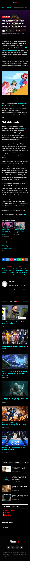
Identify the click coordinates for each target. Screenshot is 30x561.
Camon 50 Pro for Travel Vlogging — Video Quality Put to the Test (19, 477)
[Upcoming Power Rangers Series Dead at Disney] (15, 336)
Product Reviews (10, 510)
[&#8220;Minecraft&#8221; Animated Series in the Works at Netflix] (7, 241)
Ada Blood (10, 30)
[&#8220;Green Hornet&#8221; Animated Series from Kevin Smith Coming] (7, 225)
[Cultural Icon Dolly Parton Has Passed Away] (6, 488)
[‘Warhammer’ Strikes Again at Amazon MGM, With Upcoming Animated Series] (15, 413)
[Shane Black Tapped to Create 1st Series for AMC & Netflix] (15, 312)
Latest (5, 462)
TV (21, 462)
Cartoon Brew (22, 128)
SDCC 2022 (7, 516)
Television (6, 17)
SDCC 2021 (7, 514)
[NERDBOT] (15, 2)
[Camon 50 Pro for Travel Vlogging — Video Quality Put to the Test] (6, 478)
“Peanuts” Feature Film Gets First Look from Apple (19, 231)
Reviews (7, 512)
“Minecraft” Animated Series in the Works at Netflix (7, 247)
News (10, 462)
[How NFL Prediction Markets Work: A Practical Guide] (6, 497)
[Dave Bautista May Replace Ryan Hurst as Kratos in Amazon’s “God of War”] (15, 388)
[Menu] (3, 3)
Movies (17, 462)
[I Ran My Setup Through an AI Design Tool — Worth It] (6, 469)
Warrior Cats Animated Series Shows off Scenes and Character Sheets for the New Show (14, 373)
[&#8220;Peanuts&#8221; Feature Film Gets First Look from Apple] (19, 225)
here (25, 214)
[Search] (27, 3)
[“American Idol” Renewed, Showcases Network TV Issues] (15, 438)
